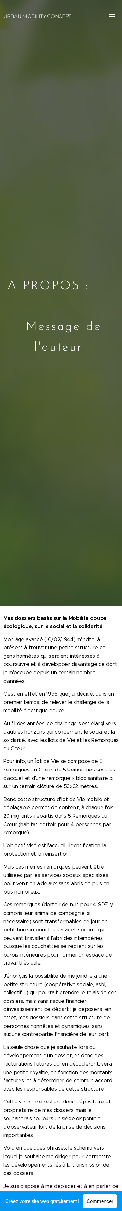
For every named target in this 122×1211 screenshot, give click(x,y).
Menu (112, 16)
